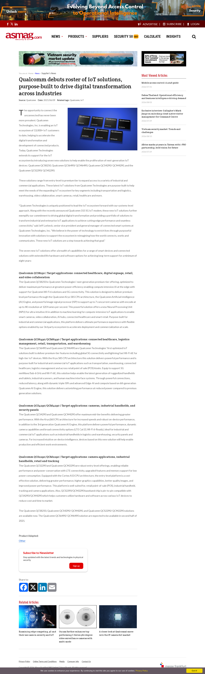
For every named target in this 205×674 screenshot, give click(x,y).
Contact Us (86, 661)
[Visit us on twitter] (12, 24)
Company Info (73, 661)
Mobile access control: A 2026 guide (160, 82)
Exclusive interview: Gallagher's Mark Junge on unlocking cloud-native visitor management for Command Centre (162, 113)
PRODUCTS (76, 36)
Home (30, 73)
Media (62, 661)
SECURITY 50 (123, 36)
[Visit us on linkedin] (16, 24)
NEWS (56, 36)
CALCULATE (152, 36)
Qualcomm (75, 100)
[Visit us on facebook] (8, 24)
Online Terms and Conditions (45, 661)
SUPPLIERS (100, 36)
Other (22, 540)
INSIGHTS (173, 36)
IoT (82, 100)
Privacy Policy (24, 661)
